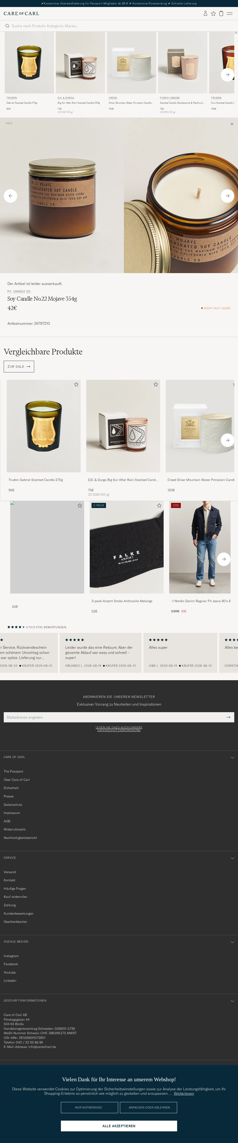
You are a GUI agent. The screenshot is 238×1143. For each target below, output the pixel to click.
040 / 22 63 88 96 (29, 1042)
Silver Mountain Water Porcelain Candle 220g (130, 103)
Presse (8, 796)
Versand (10, 872)
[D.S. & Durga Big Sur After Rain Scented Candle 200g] (123, 475)
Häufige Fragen (15, 888)
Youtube (10, 972)
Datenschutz (13, 805)
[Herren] (47, 547)
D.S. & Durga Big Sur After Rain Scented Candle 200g (123, 480)
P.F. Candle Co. (19, 291)
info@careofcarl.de (42, 1047)
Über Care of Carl (17, 780)
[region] (119, 653)
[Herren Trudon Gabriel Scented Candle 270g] (29, 62)
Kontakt (9, 880)
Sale (9, 123)
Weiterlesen (184, 1093)
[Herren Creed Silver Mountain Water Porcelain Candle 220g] (131, 62)
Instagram (11, 956)
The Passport (13, 771)
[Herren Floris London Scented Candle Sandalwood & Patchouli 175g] (182, 62)
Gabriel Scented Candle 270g (22, 102)
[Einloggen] (205, 13)
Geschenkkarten (15, 922)
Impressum (12, 813)
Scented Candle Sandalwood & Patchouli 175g (181, 103)
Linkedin (10, 980)
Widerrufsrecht (15, 829)
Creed (113, 98)
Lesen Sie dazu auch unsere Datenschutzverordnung (119, 729)
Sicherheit (11, 788)
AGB (7, 821)
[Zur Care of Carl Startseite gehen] (21, 13)
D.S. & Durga (66, 98)
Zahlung (10, 905)
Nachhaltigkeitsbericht (20, 838)
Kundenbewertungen (18, 913)
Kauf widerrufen (15, 897)
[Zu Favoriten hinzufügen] (75, 385)
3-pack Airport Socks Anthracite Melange (122, 601)
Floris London (170, 98)
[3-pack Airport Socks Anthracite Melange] (127, 596)
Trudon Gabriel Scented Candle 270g (36, 480)
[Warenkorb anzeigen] (221, 13)
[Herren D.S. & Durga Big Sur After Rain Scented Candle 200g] (80, 62)
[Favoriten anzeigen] (213, 13)
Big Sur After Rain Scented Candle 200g (79, 102)
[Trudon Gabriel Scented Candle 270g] (44, 475)
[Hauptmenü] (229, 13)
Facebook (11, 964)
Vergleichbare (43, 352)
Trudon (12, 98)
